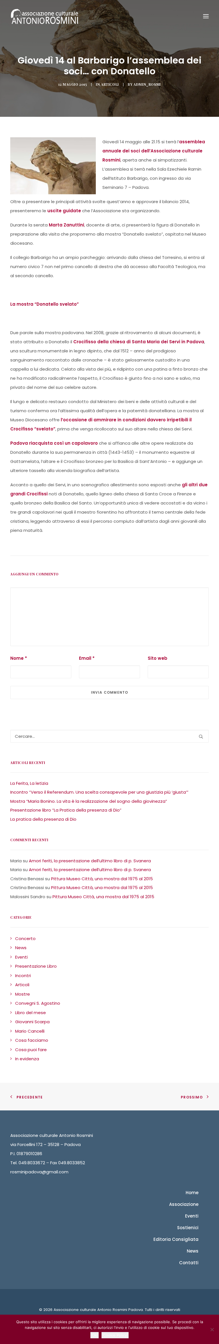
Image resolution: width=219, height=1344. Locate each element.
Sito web (157, 658)
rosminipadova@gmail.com (39, 1172)
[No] (212, 1329)
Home (192, 1193)
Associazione (183, 1204)
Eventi (191, 1216)
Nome (18, 658)
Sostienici (187, 1228)
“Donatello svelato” (57, 304)
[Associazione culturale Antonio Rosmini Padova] (44, 16)
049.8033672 (32, 1163)
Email (87, 658)
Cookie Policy (115, 1335)
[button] (200, 736)
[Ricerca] (109, 736)
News (192, 1251)
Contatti (188, 1263)
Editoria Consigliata (175, 1239)
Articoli (110, 84)
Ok (94, 1335)
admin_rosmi (147, 84)
